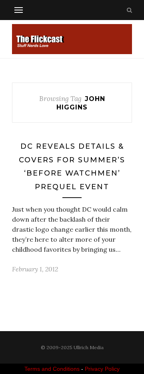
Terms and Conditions (52, 369)
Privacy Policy (102, 369)
